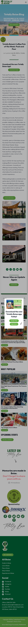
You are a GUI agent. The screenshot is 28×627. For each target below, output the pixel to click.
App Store (14, 324)
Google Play (14, 320)
